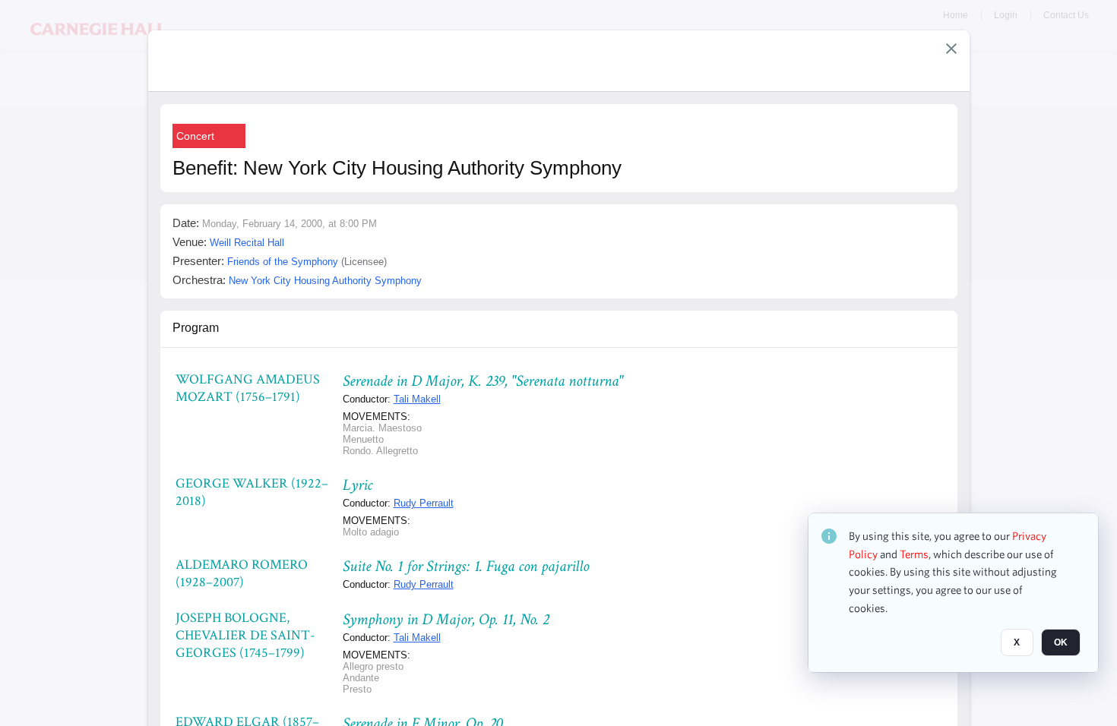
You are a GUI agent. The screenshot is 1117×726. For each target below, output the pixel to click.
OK (1061, 643)
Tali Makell (417, 399)
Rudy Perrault (424, 503)
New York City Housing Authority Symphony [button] (325, 280)
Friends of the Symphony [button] (282, 261)
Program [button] (195, 327)
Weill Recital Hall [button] (247, 242)
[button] (951, 48)
